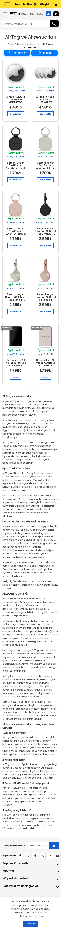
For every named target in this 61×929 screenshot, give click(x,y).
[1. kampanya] (29, 6)
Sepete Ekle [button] (15, 114)
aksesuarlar (34, 598)
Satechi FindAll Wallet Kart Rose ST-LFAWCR (45, 363)
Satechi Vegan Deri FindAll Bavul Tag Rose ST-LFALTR (45, 297)
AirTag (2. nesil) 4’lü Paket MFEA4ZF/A (45, 100)
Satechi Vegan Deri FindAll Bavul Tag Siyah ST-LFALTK (45, 231)
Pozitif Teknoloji (16, 44)
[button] (4, 13)
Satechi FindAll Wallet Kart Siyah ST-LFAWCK (15, 363)
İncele (16, 377)
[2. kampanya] (31, 6)
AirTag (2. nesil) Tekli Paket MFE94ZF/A (15, 100)
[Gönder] (54, 23)
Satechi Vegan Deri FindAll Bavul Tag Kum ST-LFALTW (15, 297)
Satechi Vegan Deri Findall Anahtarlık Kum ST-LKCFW (45, 165)
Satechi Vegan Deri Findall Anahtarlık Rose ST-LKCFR (15, 231)
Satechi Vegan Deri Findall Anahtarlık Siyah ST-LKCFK (16, 165)
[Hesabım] (48, 13)
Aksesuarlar (33, 44)
